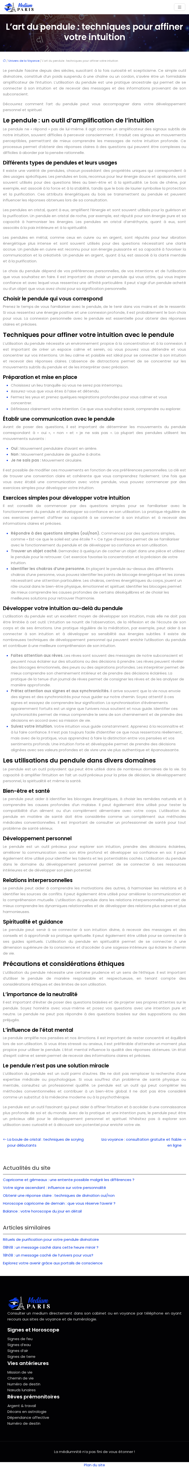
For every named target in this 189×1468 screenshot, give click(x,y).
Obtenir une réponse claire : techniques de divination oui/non (59, 1195)
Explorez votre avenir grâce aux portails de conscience (53, 1263)
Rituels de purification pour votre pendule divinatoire (51, 1239)
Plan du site (94, 1465)
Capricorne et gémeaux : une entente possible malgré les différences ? (68, 1179)
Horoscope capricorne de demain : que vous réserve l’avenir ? (59, 1203)
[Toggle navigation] (179, 7)
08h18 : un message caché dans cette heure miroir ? (50, 1247)
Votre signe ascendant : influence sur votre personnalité (54, 1187)
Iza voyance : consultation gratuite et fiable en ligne (141, 1142)
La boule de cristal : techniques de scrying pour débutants (45, 1142)
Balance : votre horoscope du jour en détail (42, 1211)
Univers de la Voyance (23, 61)
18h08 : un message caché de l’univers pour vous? (48, 1255)
